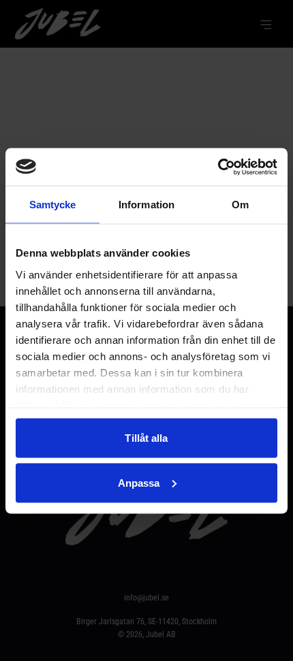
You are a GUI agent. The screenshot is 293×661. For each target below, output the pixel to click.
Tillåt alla (146, 438)
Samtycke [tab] (52, 204)
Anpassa (139, 482)
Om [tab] (240, 204)
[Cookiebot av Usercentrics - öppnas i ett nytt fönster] (217, 167)
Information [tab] (146, 204)
